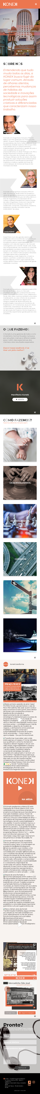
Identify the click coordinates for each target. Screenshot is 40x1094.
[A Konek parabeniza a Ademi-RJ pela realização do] (20, 822)
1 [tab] (17, 53)
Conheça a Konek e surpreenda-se (19, 39)
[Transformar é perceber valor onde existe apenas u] (20, 754)
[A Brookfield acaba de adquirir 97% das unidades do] (20, 958)
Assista (21, 399)
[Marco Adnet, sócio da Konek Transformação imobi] (20, 924)
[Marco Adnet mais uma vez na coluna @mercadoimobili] (20, 788)
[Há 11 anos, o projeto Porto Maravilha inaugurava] (20, 685)
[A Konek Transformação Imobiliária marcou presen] (20, 856)
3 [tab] (22, 53)
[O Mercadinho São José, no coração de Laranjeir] (20, 993)
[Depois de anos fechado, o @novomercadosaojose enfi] (20, 890)
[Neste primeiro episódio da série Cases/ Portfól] (20, 719)
